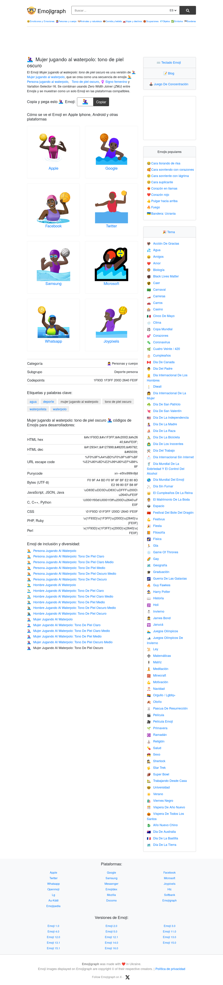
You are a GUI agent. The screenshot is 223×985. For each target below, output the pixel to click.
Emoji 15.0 (169, 943)
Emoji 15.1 (53, 948)
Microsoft (111, 283)
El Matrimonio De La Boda (168, 499)
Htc (169, 889)
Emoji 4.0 (53, 931)
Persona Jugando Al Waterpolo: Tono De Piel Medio (66, 567)
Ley (152, 649)
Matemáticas (159, 655)
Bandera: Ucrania (161, 213)
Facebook (53, 225)
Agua (153, 249)
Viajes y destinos (132, 21)
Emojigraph (51, 11)
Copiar (101, 100)
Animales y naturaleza (90, 21)
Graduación (158, 571)
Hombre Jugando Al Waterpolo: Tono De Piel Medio (66, 602)
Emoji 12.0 (53, 937)
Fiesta (154, 525)
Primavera (157, 728)
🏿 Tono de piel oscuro (85, 81)
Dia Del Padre (159, 368)
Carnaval (156, 289)
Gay (153, 558)
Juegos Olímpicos (162, 631)
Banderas (190, 21)
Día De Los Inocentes (165, 443)
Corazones (157, 335)
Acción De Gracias (163, 243)
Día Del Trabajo (161, 450)
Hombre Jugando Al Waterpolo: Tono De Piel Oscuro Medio (71, 607)
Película (155, 714)
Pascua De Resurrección (167, 708)
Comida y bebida (112, 21)
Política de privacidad (170, 968)
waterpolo (60, 409)
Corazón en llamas (162, 188)
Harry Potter (158, 591)
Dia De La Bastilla (162, 838)
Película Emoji (160, 721)
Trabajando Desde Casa (167, 780)
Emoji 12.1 (111, 937)
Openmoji (53, 889)
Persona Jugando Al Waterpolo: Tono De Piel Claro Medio (70, 562)
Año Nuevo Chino (162, 824)
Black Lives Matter (163, 276)
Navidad (156, 688)
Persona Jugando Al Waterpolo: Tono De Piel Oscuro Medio (71, 573)
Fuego (153, 207)
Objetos (165, 21)
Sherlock (156, 760)
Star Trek (156, 767)
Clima (154, 322)
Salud (154, 747)
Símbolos (177, 21)
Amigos (155, 256)
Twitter (111, 225)
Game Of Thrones (162, 552)
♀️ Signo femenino (114, 81)
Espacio (155, 505)
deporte (48, 401)
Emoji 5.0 (111, 931)
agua (33, 401)
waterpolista (38, 409)
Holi (153, 604)
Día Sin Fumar (160, 486)
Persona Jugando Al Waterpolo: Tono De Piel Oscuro (67, 579)
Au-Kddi (53, 900)
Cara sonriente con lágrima (168, 175)
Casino (155, 309)
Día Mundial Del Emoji (165, 479)
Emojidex (111, 889)
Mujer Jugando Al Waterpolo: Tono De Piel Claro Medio (68, 630)
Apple (53, 168)
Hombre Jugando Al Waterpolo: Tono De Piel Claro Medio (70, 596)
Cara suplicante (160, 182)
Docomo (111, 900)
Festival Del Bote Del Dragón (170, 512)
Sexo (153, 754)
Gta (152, 545)
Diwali (154, 386)
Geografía (157, 565)
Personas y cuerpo (66, 21)
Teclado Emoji (169, 62)
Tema (169, 231)
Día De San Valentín (164, 410)
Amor (154, 263)
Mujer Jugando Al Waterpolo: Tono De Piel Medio (64, 636)
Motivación (157, 682)
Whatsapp (53, 341)
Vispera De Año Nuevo (166, 807)
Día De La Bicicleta (163, 437)
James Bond (159, 618)
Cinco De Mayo (161, 315)
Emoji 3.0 (169, 926)
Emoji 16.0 (111, 948)
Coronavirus (158, 342)
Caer (153, 282)
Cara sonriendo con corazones (170, 169)
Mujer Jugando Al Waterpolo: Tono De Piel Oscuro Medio (70, 642)
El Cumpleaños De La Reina (170, 492)
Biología (155, 269)
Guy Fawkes (158, 585)
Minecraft (156, 675)
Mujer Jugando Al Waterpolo (50, 619)
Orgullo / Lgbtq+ (161, 695)
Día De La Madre (162, 424)
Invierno (155, 611)
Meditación (157, 668)
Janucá (155, 624)
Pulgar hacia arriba (162, 200)
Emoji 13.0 (169, 937)
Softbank (169, 895)
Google (111, 168)
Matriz (154, 662)
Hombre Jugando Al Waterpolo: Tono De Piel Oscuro (66, 613)
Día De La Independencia (168, 417)
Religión (155, 741)
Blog (169, 73)
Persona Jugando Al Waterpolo (51, 550)
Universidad (158, 787)
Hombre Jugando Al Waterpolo (51, 584)
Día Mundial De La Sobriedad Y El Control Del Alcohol (165, 468)
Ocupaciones (151, 21)
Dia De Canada (161, 362)
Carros (155, 302)
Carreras (156, 296)
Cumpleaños (159, 355)
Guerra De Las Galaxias (167, 578)
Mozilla (111, 895)
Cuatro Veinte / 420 (163, 348)
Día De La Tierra (161, 844)
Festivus (156, 519)
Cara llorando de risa (163, 163)
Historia (155, 598)
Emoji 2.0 (111, 926)
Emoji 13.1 (53, 943)
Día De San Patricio (163, 404)
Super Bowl (158, 774)
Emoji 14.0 (111, 943)
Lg (53, 895)
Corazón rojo (158, 194)
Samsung (53, 283)
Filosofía (156, 532)
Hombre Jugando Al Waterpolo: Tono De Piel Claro (65, 590)
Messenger (111, 884)
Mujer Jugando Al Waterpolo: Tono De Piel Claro (64, 624)
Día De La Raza (161, 430)
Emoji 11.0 (169, 931)
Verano (155, 793)
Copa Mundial (159, 329)
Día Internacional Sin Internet (170, 457)
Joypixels (111, 341)
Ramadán (157, 734)
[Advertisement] (111, 42)
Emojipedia (53, 906)
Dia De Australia (161, 831)
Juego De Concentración (169, 84)
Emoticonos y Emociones (41, 21)
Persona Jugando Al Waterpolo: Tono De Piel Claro (65, 556)
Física (154, 538)
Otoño (154, 701)
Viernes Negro (160, 800)
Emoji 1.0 (53, 926)
